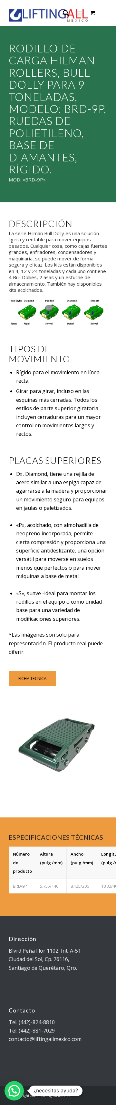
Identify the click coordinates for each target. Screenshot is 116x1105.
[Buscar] (62, 13)
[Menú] (78, 13)
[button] (14, 1090)
